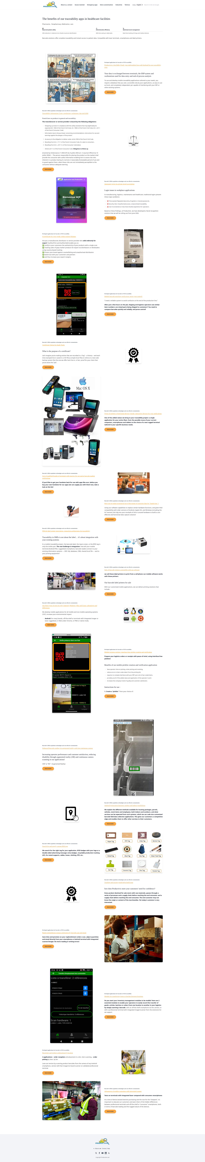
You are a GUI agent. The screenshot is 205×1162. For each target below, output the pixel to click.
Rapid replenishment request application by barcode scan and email (64, 933)
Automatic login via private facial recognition (119, 184)
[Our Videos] (102, 1153)
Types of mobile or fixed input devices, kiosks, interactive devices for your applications (133, 413)
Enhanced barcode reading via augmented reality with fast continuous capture (67, 748)
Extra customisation (106, 5)
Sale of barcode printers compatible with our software (121, 570)
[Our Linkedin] (106, 1153)
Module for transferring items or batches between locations (123, 996)
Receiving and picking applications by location (57, 1053)
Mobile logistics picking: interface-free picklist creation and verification (128, 652)
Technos (127, 5)
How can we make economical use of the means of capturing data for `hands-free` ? (131, 503)
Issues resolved (79, 5)
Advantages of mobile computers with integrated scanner (123, 1091)
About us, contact (66, 5)
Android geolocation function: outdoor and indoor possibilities (124, 805)
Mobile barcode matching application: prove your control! (123, 296)
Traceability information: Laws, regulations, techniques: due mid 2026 (65, 113)
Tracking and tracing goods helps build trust (118, 882)
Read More (110, 92)
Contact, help (106, 1148)
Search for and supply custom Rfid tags (55, 846)
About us (98, 1148)
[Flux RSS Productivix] (109, 1153)
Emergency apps (92, 5)
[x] (96, 1153)
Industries (119, 5)
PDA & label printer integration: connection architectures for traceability (66, 531)
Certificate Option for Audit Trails (53, 345)
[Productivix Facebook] (99, 1153)
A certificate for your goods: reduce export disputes (59, 236)
